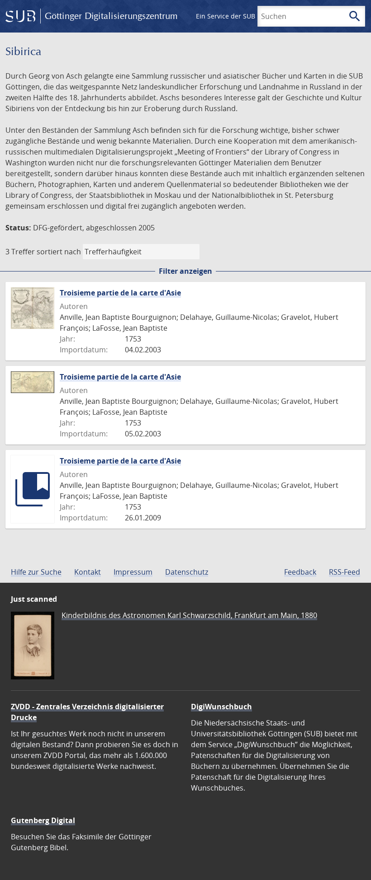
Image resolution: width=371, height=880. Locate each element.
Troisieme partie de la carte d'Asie (120, 293)
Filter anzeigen (185, 271)
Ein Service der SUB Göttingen (241, 16)
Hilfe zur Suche (36, 572)
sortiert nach (59, 252)
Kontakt (87, 572)
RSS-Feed (344, 572)
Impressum (133, 572)
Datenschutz (186, 572)
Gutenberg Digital (43, 820)
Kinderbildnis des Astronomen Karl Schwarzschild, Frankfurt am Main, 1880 (189, 615)
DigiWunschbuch (221, 706)
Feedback (300, 572)
